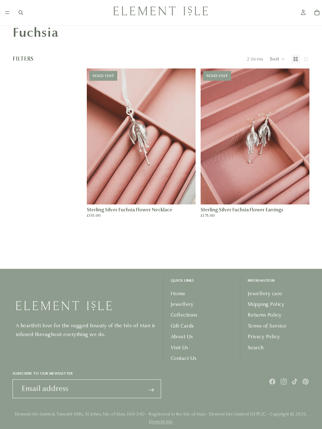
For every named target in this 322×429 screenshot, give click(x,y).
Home (178, 293)
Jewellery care (265, 293)
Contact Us (184, 358)
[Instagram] (283, 381)
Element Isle (161, 421)
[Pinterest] (305, 381)
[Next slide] (186, 136)
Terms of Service (267, 326)
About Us (182, 336)
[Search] (21, 12)
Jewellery (182, 304)
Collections (184, 315)
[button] (277, 59)
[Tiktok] (294, 381)
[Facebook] (272, 381)
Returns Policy (265, 315)
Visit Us (179, 347)
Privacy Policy (264, 336)
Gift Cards (182, 326)
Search (256, 347)
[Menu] (7, 12)
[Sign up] (151, 390)
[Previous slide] (96, 136)
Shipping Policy (266, 304)
